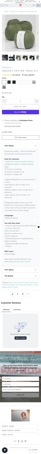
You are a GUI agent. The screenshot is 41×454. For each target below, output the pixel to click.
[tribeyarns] (20, 5)
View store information (12, 126)
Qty (3, 97)
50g (10, 282)
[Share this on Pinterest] (23, 294)
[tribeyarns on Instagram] (22, 441)
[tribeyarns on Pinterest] (25, 441)
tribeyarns (17, 447)
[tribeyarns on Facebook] (18, 441)
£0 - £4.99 (14, 287)
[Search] (34, 5)
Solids (36, 285)
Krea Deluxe (7, 67)
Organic (30, 285)
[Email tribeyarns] (15, 441)
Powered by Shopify (26, 447)
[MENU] (1, 5)
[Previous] (3, 33)
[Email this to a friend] (28, 294)
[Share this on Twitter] (12, 294)
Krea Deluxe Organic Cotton (22, 161)
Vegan (4, 287)
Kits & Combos (23, 282)
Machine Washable (8, 285)
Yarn (8, 287)
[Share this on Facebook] (17, 294)
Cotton (14, 282)
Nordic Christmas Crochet (19, 262)
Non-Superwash (21, 285)
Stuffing (8, 228)
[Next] (37, 33)
